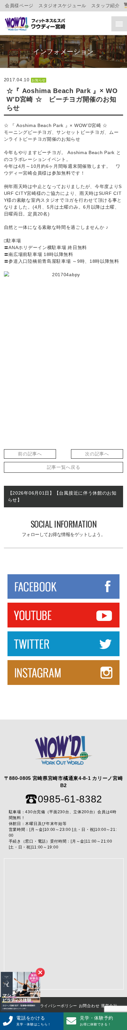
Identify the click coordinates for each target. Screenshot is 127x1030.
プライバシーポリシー (56, 1006)
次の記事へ (97, 453)
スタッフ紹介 (105, 5)
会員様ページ (19, 5)
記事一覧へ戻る (63, 467)
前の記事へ (30, 453)
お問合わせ (89, 1006)
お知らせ (39, 80)
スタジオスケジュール (62, 5)
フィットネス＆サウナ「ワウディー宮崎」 (36, 23)
